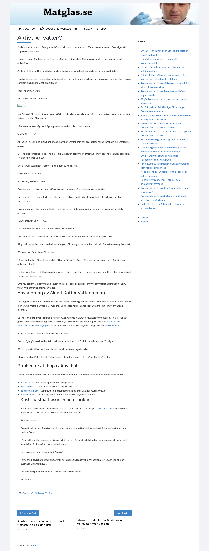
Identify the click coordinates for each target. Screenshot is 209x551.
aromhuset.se (112, 325)
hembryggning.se (44, 325)
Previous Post (29, 513)
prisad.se (111, 321)
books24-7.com (103, 408)
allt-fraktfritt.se (29, 386)
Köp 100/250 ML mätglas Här (58, 28)
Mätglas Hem (26, 28)
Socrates (33, 545)
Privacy (87, 28)
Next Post (121, 513)
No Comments (24, 529)
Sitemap (102, 28)
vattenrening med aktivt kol (37, 493)
